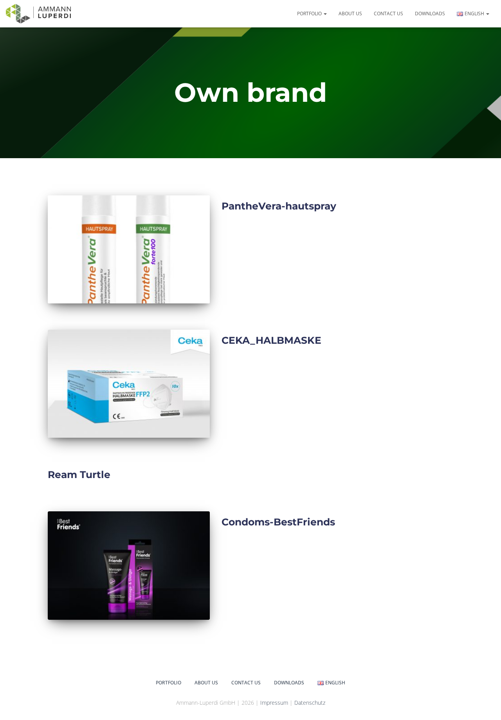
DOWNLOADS (430, 13)
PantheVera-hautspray (279, 206)
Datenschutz (309, 702)
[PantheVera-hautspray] (129, 249)
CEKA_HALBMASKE (271, 340)
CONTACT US (388, 13)
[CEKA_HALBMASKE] (129, 384)
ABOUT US (350, 13)
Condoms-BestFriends (278, 522)
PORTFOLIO (310, 13)
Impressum (275, 702)
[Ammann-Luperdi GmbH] (38, 13)
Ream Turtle (79, 474)
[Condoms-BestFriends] (129, 565)
